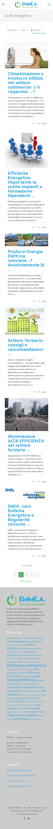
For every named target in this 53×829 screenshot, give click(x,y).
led (45, 694)
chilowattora (24, 648)
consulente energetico (15, 652)
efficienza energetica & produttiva (19, 669)
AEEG (9, 638)
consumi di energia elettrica (31, 655)
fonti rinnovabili (25, 687)
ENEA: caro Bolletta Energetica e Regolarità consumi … (21, 515)
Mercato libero (14, 698)
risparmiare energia (34, 711)
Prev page (28, 565)
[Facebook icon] (24, 818)
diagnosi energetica (31, 662)
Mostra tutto (40, 33)
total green (21, 719)
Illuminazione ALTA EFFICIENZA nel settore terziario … (26, 443)
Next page (25, 581)
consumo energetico (32, 658)
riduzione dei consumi (15, 712)
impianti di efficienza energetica (31, 695)
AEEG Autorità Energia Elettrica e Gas (27, 638)
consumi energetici (15, 658)
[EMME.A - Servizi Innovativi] (26, 4)
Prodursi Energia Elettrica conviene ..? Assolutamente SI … (26, 260)
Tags (23, 30)
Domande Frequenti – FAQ (19, 786)
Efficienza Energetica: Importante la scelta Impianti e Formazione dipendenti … (25, 184)
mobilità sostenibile (16, 701)
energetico (24, 677)
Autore (36, 30)
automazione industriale (16, 645)
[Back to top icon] (26, 801)
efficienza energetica (26, 665)
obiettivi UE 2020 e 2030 (34, 701)
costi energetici (15, 661)
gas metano (35, 691)
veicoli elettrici (36, 719)
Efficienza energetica (16, 781)
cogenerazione (36, 648)
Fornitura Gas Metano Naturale (21, 775)
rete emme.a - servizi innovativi (23, 706)
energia (34, 676)
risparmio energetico (22, 715)
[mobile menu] (49, 4)
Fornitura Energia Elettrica (19, 770)
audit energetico (17, 641)
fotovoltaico (24, 691)
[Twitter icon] (28, 818)
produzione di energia (15, 705)
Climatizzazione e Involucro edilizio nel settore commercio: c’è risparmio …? (26, 82)
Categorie (11, 30)
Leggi (43, 123)
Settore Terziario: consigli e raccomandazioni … (26, 347)
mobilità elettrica (30, 698)
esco (16, 683)
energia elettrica (22, 679)
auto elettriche (35, 641)
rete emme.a (29, 705)
